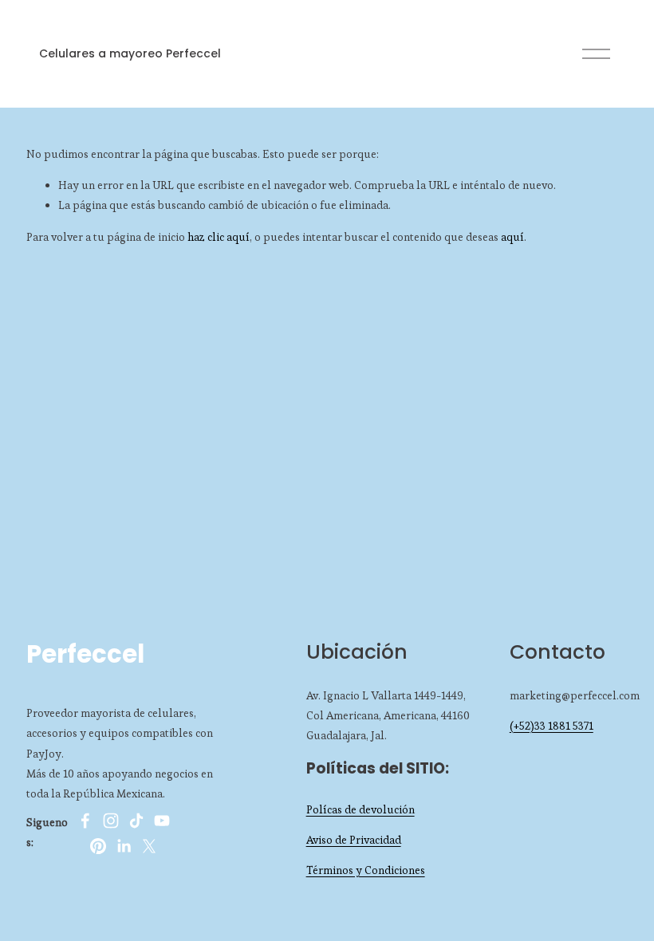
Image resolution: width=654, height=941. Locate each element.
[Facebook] (85, 821)
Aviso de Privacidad (353, 840)
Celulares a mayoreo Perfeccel (130, 53)
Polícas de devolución (360, 809)
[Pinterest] (98, 846)
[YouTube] (162, 821)
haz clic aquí (218, 237)
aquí (512, 237)
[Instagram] (111, 821)
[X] (149, 846)
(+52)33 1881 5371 (551, 726)
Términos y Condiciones (365, 870)
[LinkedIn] (124, 846)
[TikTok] (136, 821)
